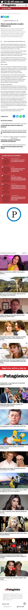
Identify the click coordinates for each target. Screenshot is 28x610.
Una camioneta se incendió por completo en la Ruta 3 (18, 160)
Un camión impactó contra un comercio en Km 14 (13, 132)
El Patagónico (3, 13)
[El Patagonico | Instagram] (8, 2)
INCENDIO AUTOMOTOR (15, 158)
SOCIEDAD (13, 167)
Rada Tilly (13, 175)
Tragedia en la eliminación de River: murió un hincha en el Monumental (18, 198)
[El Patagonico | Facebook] (5, 2)
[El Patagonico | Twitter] (2, 2)
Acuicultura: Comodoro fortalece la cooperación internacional (10, 140)
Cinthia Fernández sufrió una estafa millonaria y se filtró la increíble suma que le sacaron (18, 187)
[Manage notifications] (24, 603)
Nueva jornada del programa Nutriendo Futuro (12, 147)
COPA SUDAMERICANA (15, 195)
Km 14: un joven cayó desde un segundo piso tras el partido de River (18, 170)
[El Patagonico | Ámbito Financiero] (18, 2)
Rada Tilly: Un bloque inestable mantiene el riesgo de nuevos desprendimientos (18, 178)
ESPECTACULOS (14, 184)
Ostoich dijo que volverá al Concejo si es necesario (12, 126)
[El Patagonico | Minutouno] (12, 2)
